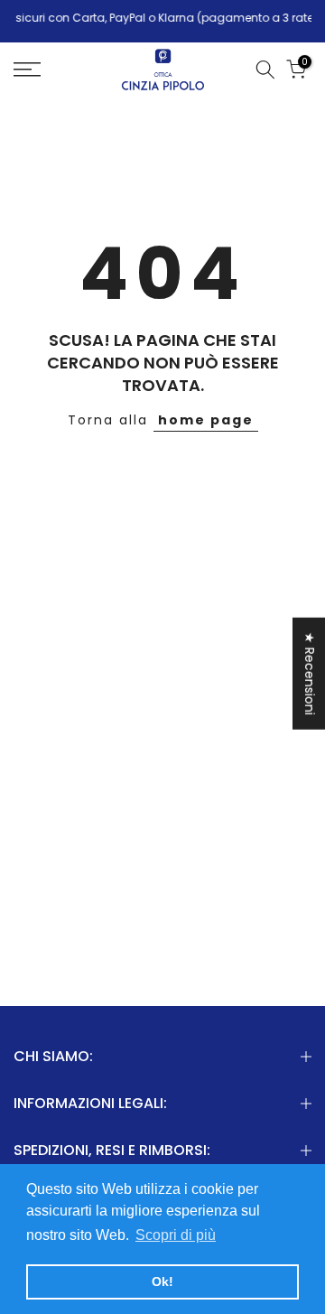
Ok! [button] (162, 1281)
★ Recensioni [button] (310, 672)
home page (206, 420)
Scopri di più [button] (175, 1235)
